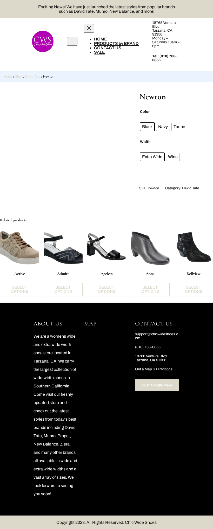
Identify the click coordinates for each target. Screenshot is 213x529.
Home (8, 76)
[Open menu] (72, 41)
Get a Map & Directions (153, 369)
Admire (63, 273)
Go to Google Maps (157, 385)
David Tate (33, 76)
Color (145, 112)
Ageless (106, 273)
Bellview (194, 273)
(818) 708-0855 (148, 347)
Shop (19, 76)
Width (145, 142)
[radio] (147, 127)
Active (19, 273)
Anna (150, 273)
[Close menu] (89, 28)
